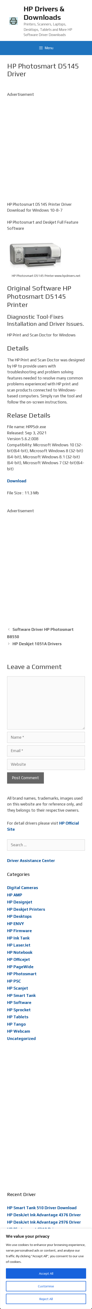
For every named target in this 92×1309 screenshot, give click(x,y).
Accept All (46, 1273)
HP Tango (16, 1024)
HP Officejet (18, 959)
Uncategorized (21, 1038)
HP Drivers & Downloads (44, 13)
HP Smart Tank (21, 995)
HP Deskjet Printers (26, 909)
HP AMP (14, 895)
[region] (46, 1268)
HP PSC (14, 981)
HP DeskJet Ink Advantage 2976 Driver (44, 1222)
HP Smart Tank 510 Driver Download (42, 1207)
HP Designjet (19, 902)
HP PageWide (20, 966)
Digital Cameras (22, 887)
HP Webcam (18, 1031)
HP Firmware (19, 930)
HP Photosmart (22, 973)
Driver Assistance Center (31, 860)
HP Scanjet (17, 988)
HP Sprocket (19, 1009)
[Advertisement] (46, 143)
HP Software (19, 1002)
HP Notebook (19, 952)
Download (16, 481)
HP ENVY (15, 923)
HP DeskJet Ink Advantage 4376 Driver (44, 1214)
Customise (46, 1286)
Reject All (46, 1299)
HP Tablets (17, 1017)
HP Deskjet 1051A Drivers (37, 643)
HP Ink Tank (18, 938)
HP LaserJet (18, 945)
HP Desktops (19, 916)
